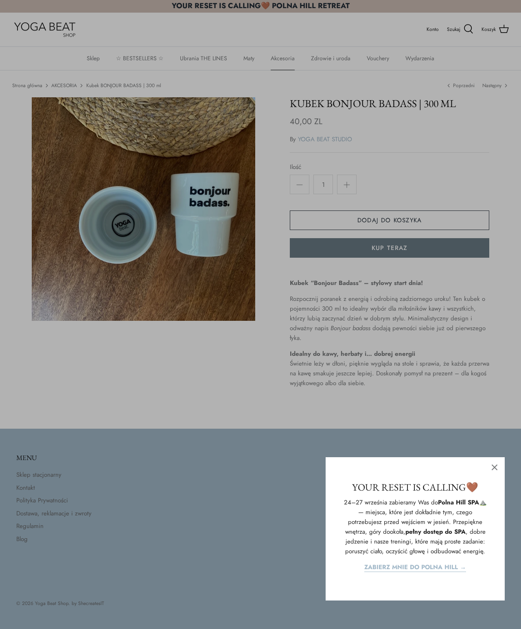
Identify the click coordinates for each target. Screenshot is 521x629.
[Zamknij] (494, 467)
